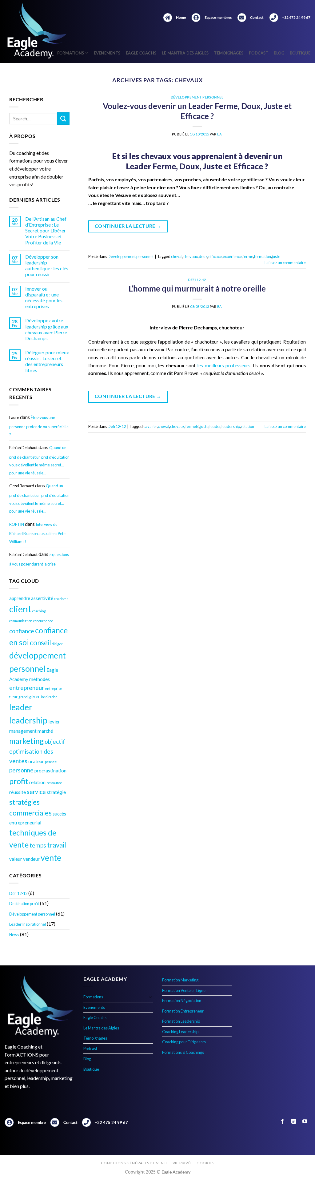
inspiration (49, 697)
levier (54, 721)
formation (262, 256)
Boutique (300, 52)
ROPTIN (16, 524)
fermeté (192, 426)
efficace (215, 256)
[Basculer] (150, 996)
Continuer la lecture (128, 226)
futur (13, 697)
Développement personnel (32, 914)
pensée (51, 762)
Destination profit (24, 903)
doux (203, 256)
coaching (39, 611)
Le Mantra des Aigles (185, 52)
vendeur (31, 859)
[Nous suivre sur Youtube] (305, 1121)
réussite (17, 792)
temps (38, 845)
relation (37, 782)
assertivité (42, 598)
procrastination (50, 770)
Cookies (205, 1163)
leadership (28, 720)
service (36, 791)
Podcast (258, 52)
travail (56, 845)
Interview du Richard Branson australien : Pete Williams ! (37, 533)
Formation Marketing (180, 979)
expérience (232, 256)
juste (276, 256)
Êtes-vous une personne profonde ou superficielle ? (39, 426)
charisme (61, 599)
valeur (15, 859)
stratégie (56, 792)
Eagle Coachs (141, 52)
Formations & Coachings (183, 1052)
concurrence (43, 621)
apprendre (19, 598)
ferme (248, 256)
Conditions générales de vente (135, 1163)
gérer (34, 696)
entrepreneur (26, 687)
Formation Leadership (181, 1021)
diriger (57, 644)
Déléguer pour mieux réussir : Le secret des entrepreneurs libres (47, 361)
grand (23, 697)
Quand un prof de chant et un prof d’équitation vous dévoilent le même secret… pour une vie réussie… (39, 460)
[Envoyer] (63, 118)
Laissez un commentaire (285, 262)
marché (45, 731)
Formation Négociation (181, 1000)
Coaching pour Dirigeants (184, 1041)
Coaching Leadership (180, 1031)
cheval (176, 256)
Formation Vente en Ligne (183, 990)
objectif (55, 741)
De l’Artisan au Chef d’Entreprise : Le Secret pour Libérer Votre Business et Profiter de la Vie (45, 230)
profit (18, 781)
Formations (93, 996)
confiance (21, 630)
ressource (54, 783)
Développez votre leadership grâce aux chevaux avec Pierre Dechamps (46, 329)
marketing (26, 740)
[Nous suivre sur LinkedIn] (294, 1121)
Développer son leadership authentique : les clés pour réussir (46, 265)
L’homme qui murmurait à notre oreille (197, 288)
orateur (36, 761)
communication (20, 621)
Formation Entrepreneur (183, 1011)
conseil (40, 642)
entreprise (53, 689)
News (14, 934)
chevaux (190, 256)
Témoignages (228, 52)
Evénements (107, 52)
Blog (279, 52)
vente (51, 857)
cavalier (150, 426)
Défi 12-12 (18, 893)
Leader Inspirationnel (27, 924)
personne (21, 770)
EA (219, 134)
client (20, 608)
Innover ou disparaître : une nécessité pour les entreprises (43, 297)
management (23, 731)
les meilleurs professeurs (223, 365)
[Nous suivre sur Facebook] (282, 1121)
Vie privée (183, 1163)
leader (20, 707)
